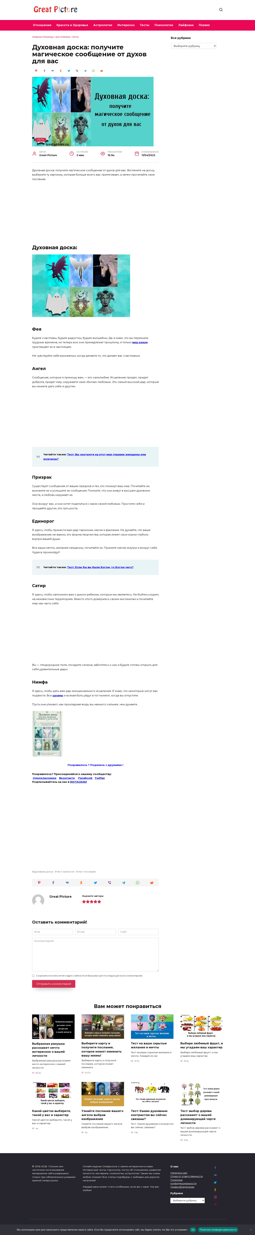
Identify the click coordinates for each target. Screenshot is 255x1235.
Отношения (42, 25)
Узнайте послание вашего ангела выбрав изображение (102, 1114)
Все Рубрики (63, 37)
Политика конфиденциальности (218, 1229)
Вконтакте (67, 778)
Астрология (102, 25)
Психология (164, 25)
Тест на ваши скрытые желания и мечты (149, 1045)
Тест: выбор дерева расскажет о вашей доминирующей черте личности (198, 1116)
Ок (193, 1229)
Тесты (144, 25)
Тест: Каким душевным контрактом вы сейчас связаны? (149, 1114)
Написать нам (178, 1172)
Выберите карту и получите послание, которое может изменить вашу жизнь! (102, 1049)
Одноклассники (44, 778)
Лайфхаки (186, 25)
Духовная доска (43, 871)
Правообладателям (182, 1186)
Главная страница (42, 37)
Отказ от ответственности (186, 1176)
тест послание (87, 871)
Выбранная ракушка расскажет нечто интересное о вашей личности (48, 1049)
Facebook (85, 778)
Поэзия (204, 25)
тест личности (65, 871)
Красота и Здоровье (72, 25)
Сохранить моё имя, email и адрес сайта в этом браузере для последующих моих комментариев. (89, 975)
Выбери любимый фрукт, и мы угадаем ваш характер (201, 1045)
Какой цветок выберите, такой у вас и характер (51, 1112)
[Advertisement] (95, 210)
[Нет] (250, 1230)
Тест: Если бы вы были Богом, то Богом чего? (100, 567)
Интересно (126, 25)
